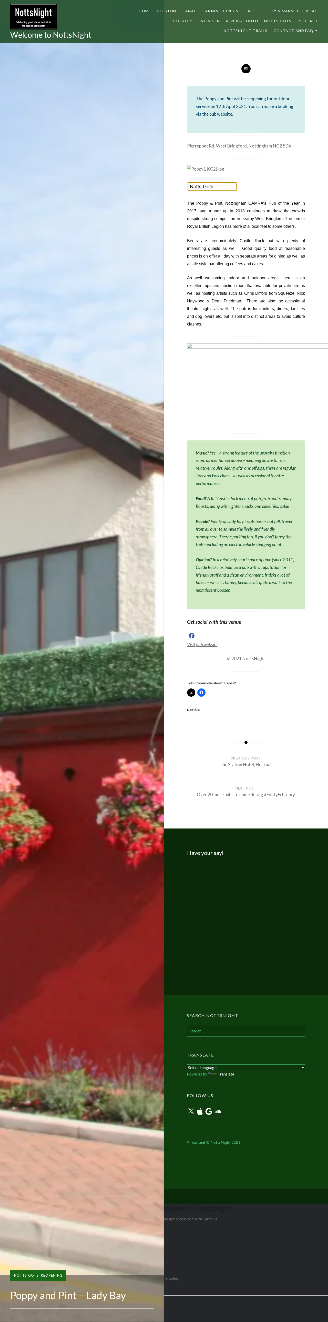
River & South (242, 21)
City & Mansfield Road (292, 11)
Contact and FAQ (294, 30)
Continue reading (164, 1278)
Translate (226, 1074)
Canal (189, 11)
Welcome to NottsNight (50, 34)
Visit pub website (202, 644)
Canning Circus (220, 11)
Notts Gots (277, 21)
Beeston (166, 11)
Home (145, 11)
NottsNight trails (246, 30)
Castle (252, 11)
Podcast (308, 21)
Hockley (182, 21)
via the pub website (214, 114)
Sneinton (209, 21)
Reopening (52, 1275)
